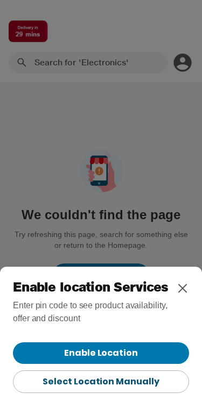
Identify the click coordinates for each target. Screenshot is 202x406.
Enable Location (101, 353)
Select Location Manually (101, 381)
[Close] (182, 288)
